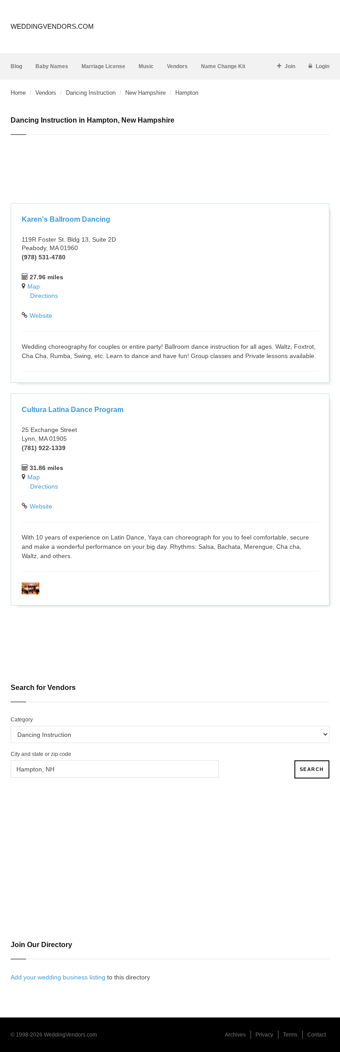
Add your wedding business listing (58, 977)
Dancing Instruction (91, 92)
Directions (44, 295)
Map (33, 286)
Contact (316, 1035)
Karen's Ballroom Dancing (66, 219)
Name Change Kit (223, 66)
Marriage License (103, 66)
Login (322, 66)
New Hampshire (145, 92)
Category (22, 720)
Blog (16, 66)
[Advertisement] (170, 170)
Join (290, 66)
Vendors (177, 66)
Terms (290, 1035)
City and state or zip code (41, 754)
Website (41, 315)
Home (18, 92)
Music (146, 66)
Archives (235, 1035)
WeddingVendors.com (52, 26)
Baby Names (51, 66)
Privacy (264, 1035)
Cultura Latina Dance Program (73, 409)
